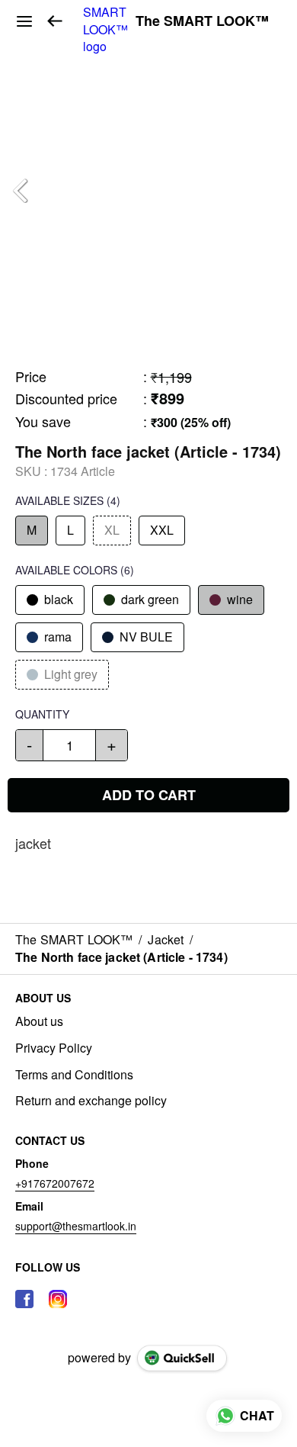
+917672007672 (54, 1183)
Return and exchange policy (91, 1100)
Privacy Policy (53, 1048)
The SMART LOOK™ (202, 21)
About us (39, 1021)
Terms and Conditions (74, 1074)
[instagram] (58, 1299)
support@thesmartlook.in (75, 1225)
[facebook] (24, 1299)
